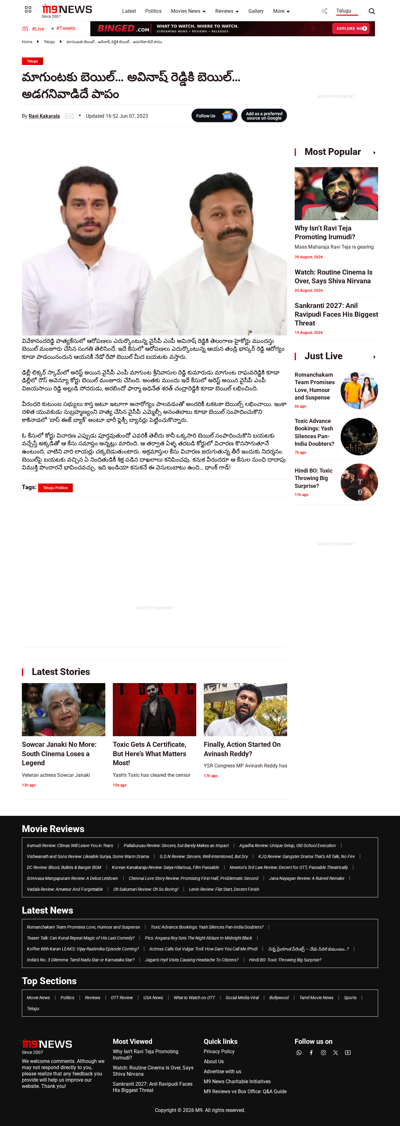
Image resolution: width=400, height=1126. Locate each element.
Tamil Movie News (316, 997)
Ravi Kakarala (44, 116)
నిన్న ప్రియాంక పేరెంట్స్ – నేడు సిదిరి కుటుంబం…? (308, 948)
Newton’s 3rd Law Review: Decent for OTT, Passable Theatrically (289, 867)
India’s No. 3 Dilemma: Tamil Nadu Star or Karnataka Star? (80, 959)
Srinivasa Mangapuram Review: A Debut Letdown (72, 878)
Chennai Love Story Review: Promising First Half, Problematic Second (193, 878)
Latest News (47, 910)
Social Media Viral (242, 997)
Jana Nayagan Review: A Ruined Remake (306, 878)
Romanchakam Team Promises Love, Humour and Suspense (83, 927)
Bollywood (279, 997)
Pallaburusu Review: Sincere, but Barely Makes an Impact (176, 845)
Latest (129, 11)
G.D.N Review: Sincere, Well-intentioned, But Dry (204, 856)
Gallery (256, 11)
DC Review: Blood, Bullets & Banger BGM (64, 867)
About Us (214, 1061)
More (278, 11)
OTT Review (122, 997)
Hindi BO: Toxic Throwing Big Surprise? (285, 959)
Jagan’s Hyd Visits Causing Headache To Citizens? (191, 959)
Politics (153, 11)
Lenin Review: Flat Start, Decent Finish (224, 889)
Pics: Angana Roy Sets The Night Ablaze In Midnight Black (198, 937)
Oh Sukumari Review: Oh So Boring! (145, 889)
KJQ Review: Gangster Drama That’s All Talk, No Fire (306, 856)
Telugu (343, 11)
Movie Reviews (53, 828)
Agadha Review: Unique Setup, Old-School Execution (287, 845)
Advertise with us (222, 1071)
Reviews (224, 11)
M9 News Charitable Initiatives (237, 1081)
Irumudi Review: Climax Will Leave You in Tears (70, 845)
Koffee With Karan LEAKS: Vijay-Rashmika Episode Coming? (83, 948)
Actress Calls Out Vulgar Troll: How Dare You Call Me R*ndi (203, 948)
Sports (350, 997)
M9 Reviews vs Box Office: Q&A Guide (245, 1091)
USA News (153, 997)
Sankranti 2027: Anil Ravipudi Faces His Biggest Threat (152, 1087)
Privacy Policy (219, 1051)
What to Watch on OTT (194, 997)
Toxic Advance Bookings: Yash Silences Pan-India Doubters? (207, 927)
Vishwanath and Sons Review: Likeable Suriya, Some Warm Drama (88, 856)
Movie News (38, 997)
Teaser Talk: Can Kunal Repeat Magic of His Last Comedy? (80, 937)
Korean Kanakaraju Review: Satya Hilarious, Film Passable (165, 867)
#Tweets (65, 28)
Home (27, 42)
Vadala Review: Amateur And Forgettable (65, 889)
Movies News (185, 11)
